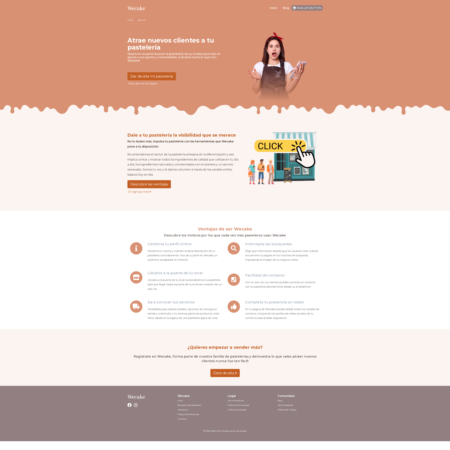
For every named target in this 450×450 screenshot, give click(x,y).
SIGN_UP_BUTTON (308, 7)
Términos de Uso (236, 400)
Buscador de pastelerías (189, 405)
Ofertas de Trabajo (287, 409)
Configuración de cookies (233, 431)
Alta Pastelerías (285, 405)
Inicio (273, 7)
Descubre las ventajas (142, 83)
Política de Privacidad (238, 405)
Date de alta (224, 373)
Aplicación (183, 409)
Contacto (182, 418)
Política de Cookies (237, 409)
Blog (286, 7)
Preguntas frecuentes (188, 414)
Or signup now (139, 191)
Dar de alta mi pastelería (151, 76)
